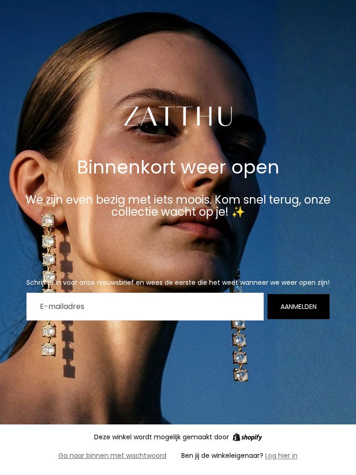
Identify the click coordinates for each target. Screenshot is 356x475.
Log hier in (281, 455)
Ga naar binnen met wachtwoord (112, 455)
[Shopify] (247, 437)
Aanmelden (298, 306)
